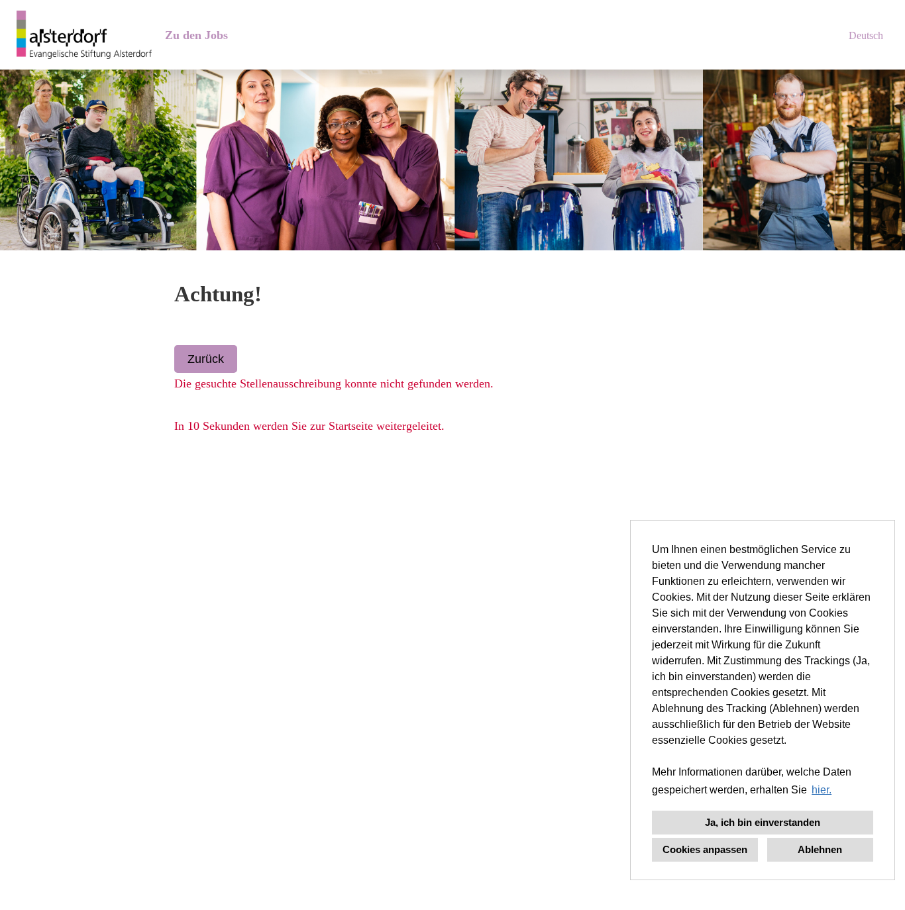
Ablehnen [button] (820, 849)
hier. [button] (821, 789)
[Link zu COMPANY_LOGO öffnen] (84, 35)
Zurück (205, 359)
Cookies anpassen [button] (705, 849)
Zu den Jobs (196, 35)
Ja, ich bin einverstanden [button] (762, 822)
